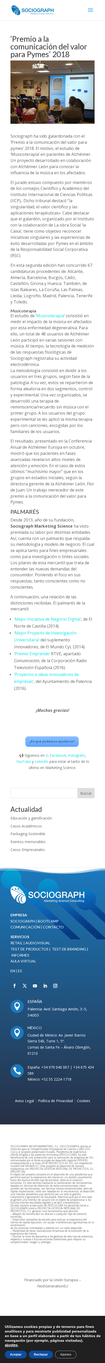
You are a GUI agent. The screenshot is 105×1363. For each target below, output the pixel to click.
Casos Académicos (26, 826)
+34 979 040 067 (55, 1067)
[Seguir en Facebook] (14, 986)
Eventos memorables (28, 841)
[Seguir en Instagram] (55, 986)
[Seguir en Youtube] (35, 986)
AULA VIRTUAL (23, 961)
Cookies (83, 1100)
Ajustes (65, 1354)
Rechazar (41, 1354)
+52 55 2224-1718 (55, 1079)
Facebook (58, 755)
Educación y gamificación (31, 818)
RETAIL (16, 943)
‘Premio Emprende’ (32, 654)
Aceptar (16, 1354)
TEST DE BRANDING (69, 949)
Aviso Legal (24, 1100)
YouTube (23, 761)
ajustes (11, 1345)
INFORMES (19, 955)
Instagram (76, 755)
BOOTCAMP (48, 921)
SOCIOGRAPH (22, 921)
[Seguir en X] (25, 986)
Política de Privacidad (56, 1100)
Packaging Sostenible (27, 833)
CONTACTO (53, 927)
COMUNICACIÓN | (26, 927)
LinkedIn (41, 761)
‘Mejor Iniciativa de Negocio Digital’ (47, 619)
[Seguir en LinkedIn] (45, 986)
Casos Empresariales (27, 849)
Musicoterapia (50, 316)
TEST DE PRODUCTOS (29, 949)
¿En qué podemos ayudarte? (52, 741)
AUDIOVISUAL (37, 943)
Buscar (86, 793)
